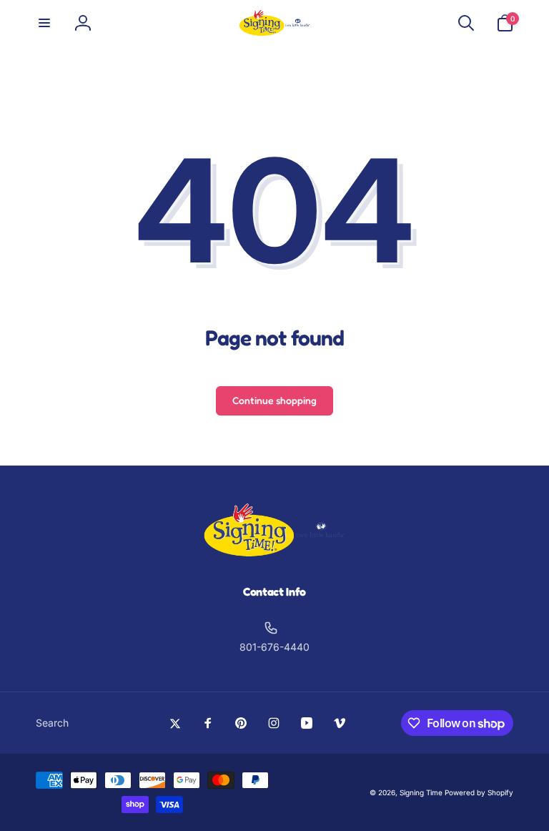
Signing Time (421, 792)
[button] (44, 23)
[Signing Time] (274, 553)
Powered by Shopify (479, 792)
